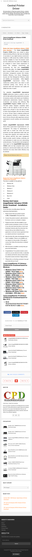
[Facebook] (13, 415)
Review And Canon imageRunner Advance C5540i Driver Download (14, 178)
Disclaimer (3, 526)
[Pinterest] (18, 415)
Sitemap (3, 530)
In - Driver (11, 42)
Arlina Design (19, 551)
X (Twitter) (16, 312)
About (2, 522)
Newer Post (8, 380)
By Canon (7, 42)
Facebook (7, 312)
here (20, 155)
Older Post (23, 380)
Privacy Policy (4, 528)
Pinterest (25, 312)
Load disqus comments (16, 374)
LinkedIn (16, 315)
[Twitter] (16, 415)
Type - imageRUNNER (17, 42)
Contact (3, 524)
